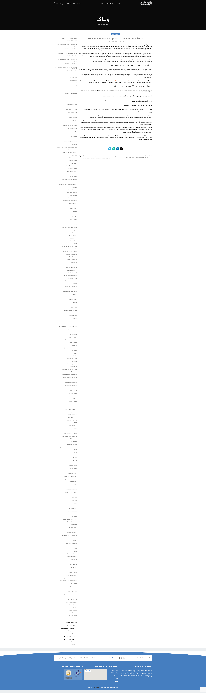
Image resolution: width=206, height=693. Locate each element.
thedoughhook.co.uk (72, 556)
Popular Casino (73, 482)
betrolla (75, 182)
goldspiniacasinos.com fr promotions (68, 326)
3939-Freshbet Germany (71, 93)
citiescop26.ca (73, 241)
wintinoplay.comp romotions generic (68, 594)
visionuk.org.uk (73, 572)
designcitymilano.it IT (72, 273)
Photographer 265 (72, 474)
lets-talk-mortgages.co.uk (71, 364)
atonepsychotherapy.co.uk (70, 142)
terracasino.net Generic (71, 543)
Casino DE (74, 217)
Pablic (75, 449)
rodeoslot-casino (73, 506)
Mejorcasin (74, 388)
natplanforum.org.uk (72, 420)
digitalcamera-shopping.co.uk (70, 275)
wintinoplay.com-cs (72, 591)
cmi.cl (75, 243)
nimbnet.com (73, 431)
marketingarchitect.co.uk (71, 385)
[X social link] (121, 148)
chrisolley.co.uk (73, 235)
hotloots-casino (73, 342)
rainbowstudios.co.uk (71, 490)
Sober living (74, 524)
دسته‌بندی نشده (101, 24)
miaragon (74, 396)
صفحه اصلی (115, 670)
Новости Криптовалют (71, 602)
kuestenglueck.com (72, 358)
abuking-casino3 (73, 118)
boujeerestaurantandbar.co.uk (70, 200)
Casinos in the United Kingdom (69, 227)
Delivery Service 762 (72, 270)
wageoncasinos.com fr (71, 575)
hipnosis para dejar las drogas (69, 340)
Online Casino (73, 439)
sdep (75, 514)
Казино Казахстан (72, 599)
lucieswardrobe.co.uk (72, 372)
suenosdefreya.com (72, 538)
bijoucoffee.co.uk (72, 190)
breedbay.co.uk (73, 203)
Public (75, 487)
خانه (107, 24)
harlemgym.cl (73, 334)
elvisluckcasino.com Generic (70, 292)
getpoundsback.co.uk (71, 321)
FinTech (75, 302)
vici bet (75, 570)
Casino (75, 211)
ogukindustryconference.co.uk (69, 436)
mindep (75, 399)
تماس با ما (115, 676)
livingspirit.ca (73, 366)
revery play (74, 500)
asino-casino (74, 136)
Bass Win (74, 155)
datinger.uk (74, 262)
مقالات (116, 681)
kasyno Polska (73, 356)
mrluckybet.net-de (72, 412)
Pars (76, 455)
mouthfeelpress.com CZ (71, 409)
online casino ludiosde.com (70, 444)
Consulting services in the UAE (69, 246)
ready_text (74, 498)
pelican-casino (73, 468)
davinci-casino (73, 265)
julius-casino (74, 350)
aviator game (73, 144)
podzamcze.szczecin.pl (71, 479)
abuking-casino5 (73, 123)
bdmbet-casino (73, 158)
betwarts (75, 187)
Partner (75, 457)
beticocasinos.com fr (72, 171)
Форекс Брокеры (73, 610)
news (75, 428)
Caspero (75, 230)
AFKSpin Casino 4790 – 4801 (70, 126)
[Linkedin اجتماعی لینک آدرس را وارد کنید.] (117, 148)
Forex (75, 305)
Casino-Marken (73, 222)
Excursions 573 (73, 297)
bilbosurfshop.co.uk (72, 192)
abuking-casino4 (73, 120)
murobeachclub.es (72, 415)
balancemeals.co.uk (72, 150)
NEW (75, 423)
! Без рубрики (73, 80)
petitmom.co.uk (73, 471)
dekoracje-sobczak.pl (71, 267)
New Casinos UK (73, 425)
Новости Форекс (73, 605)
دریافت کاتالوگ (58, 3)
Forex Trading (73, 308)
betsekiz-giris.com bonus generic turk (68, 184)
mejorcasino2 (73, 391)
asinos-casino (73, 139)
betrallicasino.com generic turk (69, 179)
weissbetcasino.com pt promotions (68, 581)
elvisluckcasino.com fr (71, 289)
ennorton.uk (74, 294)
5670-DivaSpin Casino (71, 107)
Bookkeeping (73, 195)
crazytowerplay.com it (71, 254)
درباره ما (116, 678)
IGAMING (74, 345)
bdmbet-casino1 (73, 160)
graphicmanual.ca (72, 329)
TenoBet (75, 540)
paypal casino (73, 463)
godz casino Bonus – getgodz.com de (67, 324)
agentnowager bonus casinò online (121, 81)
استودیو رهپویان (95, 687)
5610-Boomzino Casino (71, 104)
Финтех (75, 607)
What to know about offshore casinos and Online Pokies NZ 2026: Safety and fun (66, 52)
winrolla (75, 589)
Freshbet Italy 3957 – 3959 (70, 310)
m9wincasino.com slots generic (69, 374)
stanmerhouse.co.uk (72, 532)
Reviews (75, 503)
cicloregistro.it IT (73, 238)
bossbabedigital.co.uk (71, 198)
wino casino (74, 583)
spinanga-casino (73, 527)
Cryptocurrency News (72, 259)
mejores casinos (73, 393)
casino (75, 214)
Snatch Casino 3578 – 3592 (70, 519)
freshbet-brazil (73, 313)
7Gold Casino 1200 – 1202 (71, 109)
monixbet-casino (73, 401)
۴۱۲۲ (76, 99)
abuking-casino (73, 115)
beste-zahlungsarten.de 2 (71, 166)
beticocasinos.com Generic (70, 174)
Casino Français (73, 219)
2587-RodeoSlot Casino (71, 91)
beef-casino (74, 163)
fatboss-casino (73, 299)
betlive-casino (73, 176)
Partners (75, 460)
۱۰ (76, 85)
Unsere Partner (73, 567)
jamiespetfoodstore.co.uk (70, 348)
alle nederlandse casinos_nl (70, 131)
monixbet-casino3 (72, 404)
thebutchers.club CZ (72, 554)
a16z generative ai (72, 112)
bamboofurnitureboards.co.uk (70, 152)
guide (75, 332)
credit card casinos (72, 257)
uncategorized (73, 564)
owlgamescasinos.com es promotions (67, 447)
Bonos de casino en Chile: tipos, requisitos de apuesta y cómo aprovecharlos (65, 37)
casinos (75, 225)
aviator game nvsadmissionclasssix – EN (67, 147)
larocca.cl (74, 361)
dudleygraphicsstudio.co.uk (70, 281)
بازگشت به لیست (115, 156)
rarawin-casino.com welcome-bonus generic (66, 495)
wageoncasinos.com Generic (70, 578)
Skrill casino (74, 516)
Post (76, 484)
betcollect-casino (72, 168)
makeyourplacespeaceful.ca (70, 377)
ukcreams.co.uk (73, 562)
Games (75, 318)
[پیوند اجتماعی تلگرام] (109, 148)
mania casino (73, 380)
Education (74, 283)
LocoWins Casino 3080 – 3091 (69, 369)
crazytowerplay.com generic (70, 251)
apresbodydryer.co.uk (71, 134)
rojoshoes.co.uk (73, 508)
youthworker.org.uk (72, 597)
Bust (76, 206)
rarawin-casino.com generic (70, 492)
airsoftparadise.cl (72, 128)
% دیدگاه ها (67, 40)
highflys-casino (73, 337)
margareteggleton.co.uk (71, 382)
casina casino (73, 209)
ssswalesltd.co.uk (72, 530)
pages (75, 452)
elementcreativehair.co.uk (71, 286)
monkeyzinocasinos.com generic (69, 407)
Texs (75, 548)
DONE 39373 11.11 (72, 278)
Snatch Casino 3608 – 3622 (70, 522)
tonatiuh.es (74, 559)
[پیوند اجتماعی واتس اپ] (113, 148)
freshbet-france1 (73, 316)
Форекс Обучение (72, 613)
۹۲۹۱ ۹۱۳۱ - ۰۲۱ (67, 3)
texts (75, 551)
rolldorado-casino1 (72, 511)
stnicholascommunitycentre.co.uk (69, 535)
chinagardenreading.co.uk (70, 233)
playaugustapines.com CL (70, 476)
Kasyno (75, 353)
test (76, 546)
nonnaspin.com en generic (70, 433)
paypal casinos (73, 465)
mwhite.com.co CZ (72, 417)
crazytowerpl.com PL (72, 249)
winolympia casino (72, 586)
